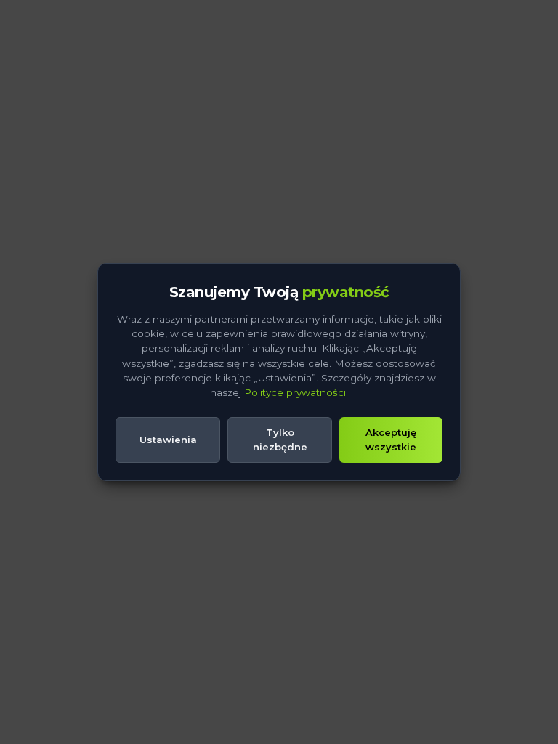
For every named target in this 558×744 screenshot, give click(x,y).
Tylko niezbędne (280, 439)
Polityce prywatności (295, 392)
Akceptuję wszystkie (390, 439)
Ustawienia (168, 439)
